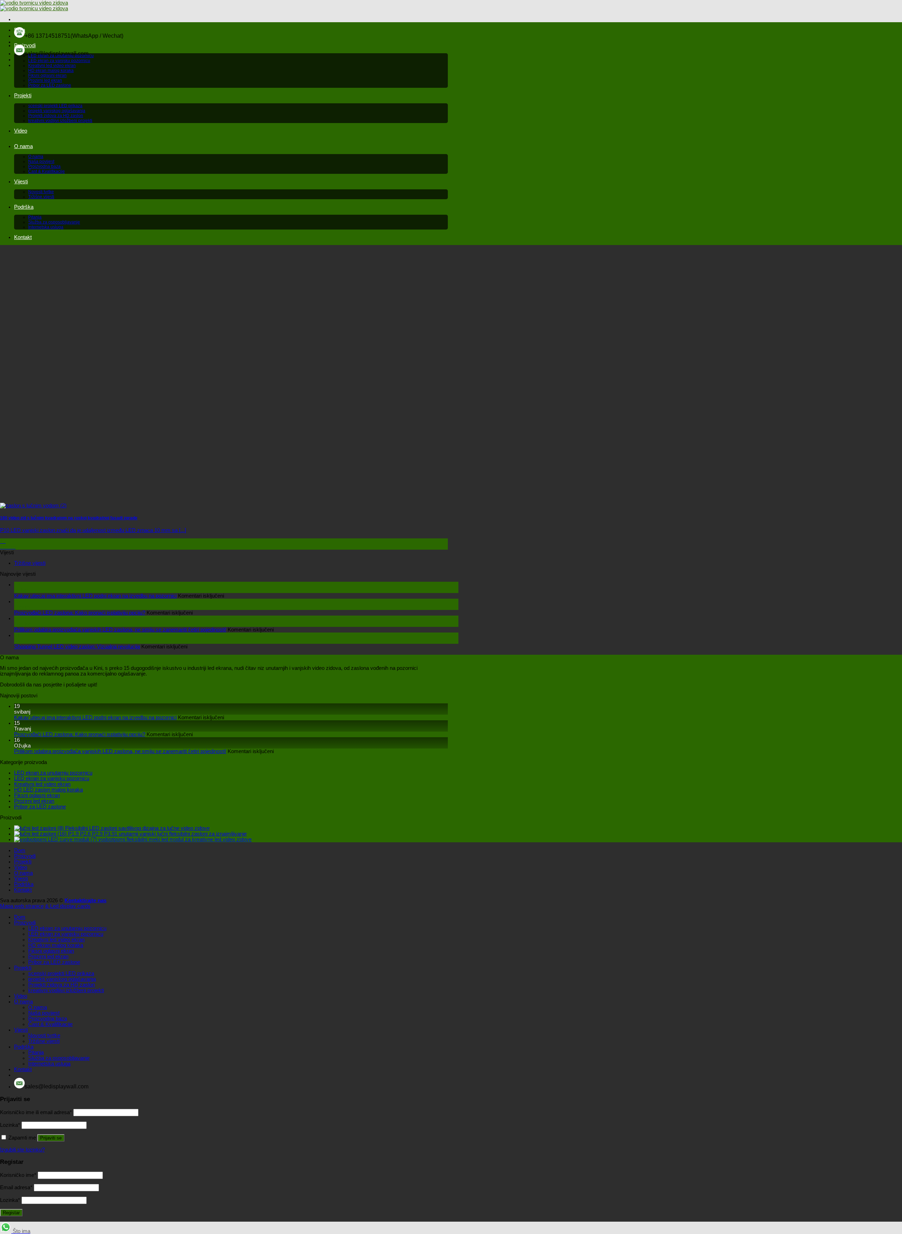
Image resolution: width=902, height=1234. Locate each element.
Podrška (23, 207)
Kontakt (23, 237)
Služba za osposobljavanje (54, 222)
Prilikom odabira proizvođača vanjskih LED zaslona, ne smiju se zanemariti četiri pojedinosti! (120, 630)
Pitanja (35, 217)
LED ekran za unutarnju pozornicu (61, 55)
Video (20, 131)
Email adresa (16, 1187)
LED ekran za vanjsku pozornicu (59, 60)
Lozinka (10, 1125)
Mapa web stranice (22, 906)
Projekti (22, 95)
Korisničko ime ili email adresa (36, 1112)
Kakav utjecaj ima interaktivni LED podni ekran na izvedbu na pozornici (95, 596)
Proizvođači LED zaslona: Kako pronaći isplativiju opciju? (79, 613)
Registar (11, 1212)
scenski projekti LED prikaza (55, 105)
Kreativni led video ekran (52, 65)
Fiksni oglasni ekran (47, 75)
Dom (19, 30)
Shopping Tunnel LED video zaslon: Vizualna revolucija (77, 646)
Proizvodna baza (44, 166)
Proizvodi (25, 45)
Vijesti (21, 181)
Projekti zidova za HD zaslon (55, 115)
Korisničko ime (18, 1175)
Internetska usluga (45, 227)
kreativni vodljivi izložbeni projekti (60, 120)
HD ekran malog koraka (51, 70)
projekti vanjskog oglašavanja (56, 110)
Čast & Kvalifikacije (46, 171)
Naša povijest (41, 161)
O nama (23, 146)
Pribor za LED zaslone (49, 85)
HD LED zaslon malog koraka (48, 790)
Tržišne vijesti (41, 196)
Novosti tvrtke (41, 191)
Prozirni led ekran (45, 80)
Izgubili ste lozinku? (22, 1150)
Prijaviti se (51, 1138)
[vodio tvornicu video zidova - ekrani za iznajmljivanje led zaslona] (34, 5)
